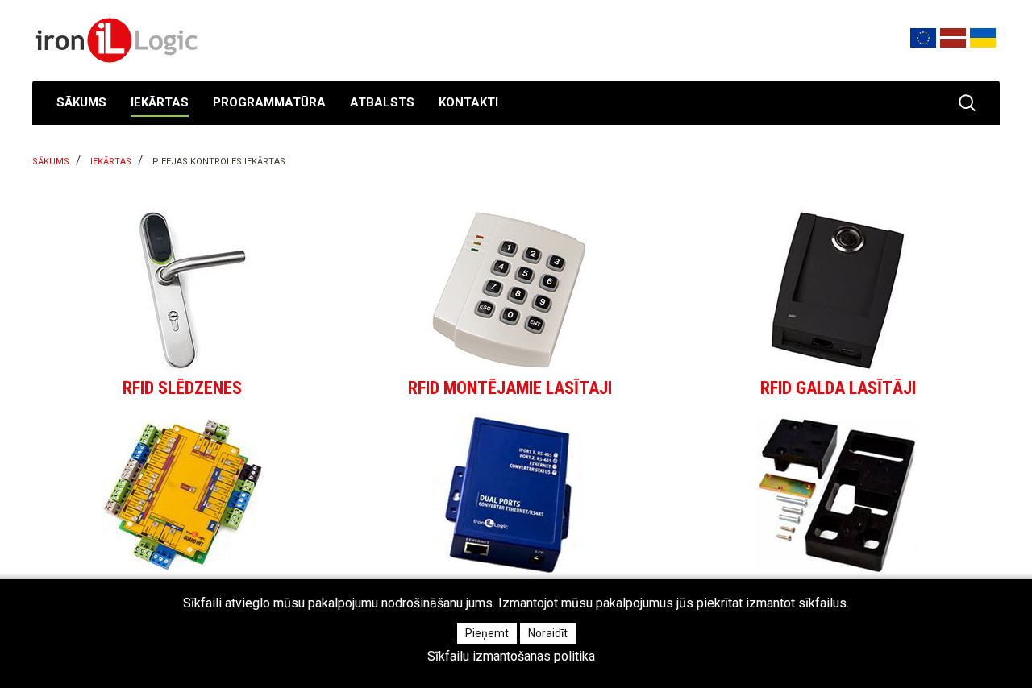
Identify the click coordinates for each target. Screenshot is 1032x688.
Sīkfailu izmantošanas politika (511, 656)
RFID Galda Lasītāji (838, 388)
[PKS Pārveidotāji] (510, 494)
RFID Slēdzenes (182, 388)
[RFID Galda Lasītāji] (838, 290)
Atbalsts (382, 102)
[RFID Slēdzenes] (182, 290)
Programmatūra (269, 102)
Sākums (81, 102)
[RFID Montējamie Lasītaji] (510, 290)
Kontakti (468, 102)
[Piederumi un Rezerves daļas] (838, 494)
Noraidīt (548, 633)
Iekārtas (160, 102)
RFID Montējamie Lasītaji (510, 388)
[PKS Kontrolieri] (182, 494)
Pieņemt (487, 633)
